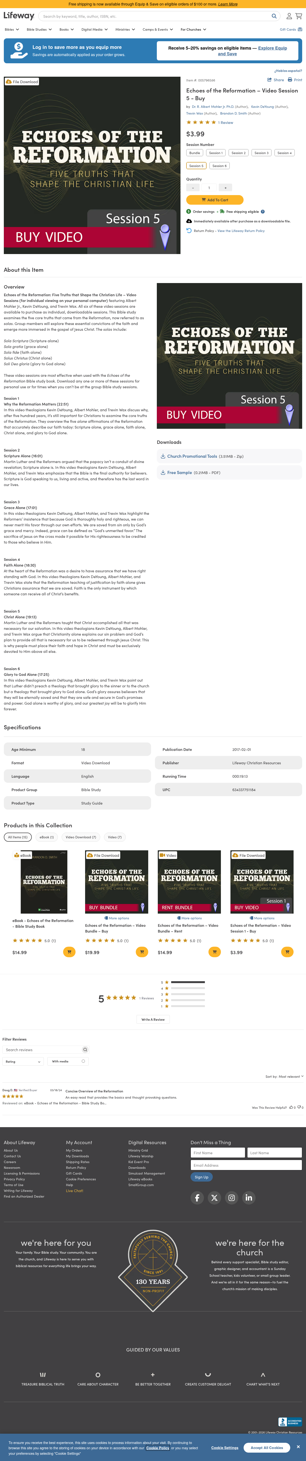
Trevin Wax (194, 113)
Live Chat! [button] (74, 1190)
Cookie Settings (224, 1447)
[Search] (273, 16)
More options (119, 918)
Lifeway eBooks (140, 1179)
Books (64, 29)
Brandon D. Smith (233, 113)
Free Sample (179, 472)
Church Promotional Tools (192, 456)
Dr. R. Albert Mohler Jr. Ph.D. (213, 106)
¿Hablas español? (288, 70)
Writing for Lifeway (18, 1190)
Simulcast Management (146, 1173)
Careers (10, 1161)
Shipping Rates (77, 1161)
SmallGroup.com (141, 1184)
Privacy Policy (14, 1179)
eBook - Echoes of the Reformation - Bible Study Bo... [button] (65, 1103)
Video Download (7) (81, 837)
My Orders (74, 1150)
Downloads (137, 1167)
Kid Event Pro (138, 1161)
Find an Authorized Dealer (24, 1196)
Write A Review (153, 1019)
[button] (184, 983)
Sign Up (201, 1176)
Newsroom (12, 1167)
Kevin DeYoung (262, 106)
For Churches (191, 29)
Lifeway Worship (140, 1156)
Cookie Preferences (81, 1179)
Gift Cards (74, 1173)
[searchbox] (42, 1049)
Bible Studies (37, 29)
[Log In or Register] (289, 16)
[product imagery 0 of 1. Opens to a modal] (92, 165)
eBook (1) (47, 837)
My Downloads (77, 1156)
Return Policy (76, 1167)
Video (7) (115, 837)
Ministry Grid (138, 1150)
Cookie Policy (157, 1447)
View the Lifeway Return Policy (241, 230)
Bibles (9, 29)
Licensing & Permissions (22, 1173)
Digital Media (92, 29)
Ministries (122, 29)
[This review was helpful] (291, 1107)
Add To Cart (218, 199)
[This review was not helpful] (299, 1107)
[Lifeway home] (19, 16)
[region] (153, 1447)
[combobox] (159, 16)
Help (69, 1184)
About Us (11, 1150)
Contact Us (12, 1156)
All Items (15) (17, 837)
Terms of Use (13, 1184)
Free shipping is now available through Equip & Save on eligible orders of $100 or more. (153, 4)
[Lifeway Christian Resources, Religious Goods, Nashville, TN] (290, 1421)
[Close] (298, 1446)
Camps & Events (155, 29)
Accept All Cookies (267, 1447)
